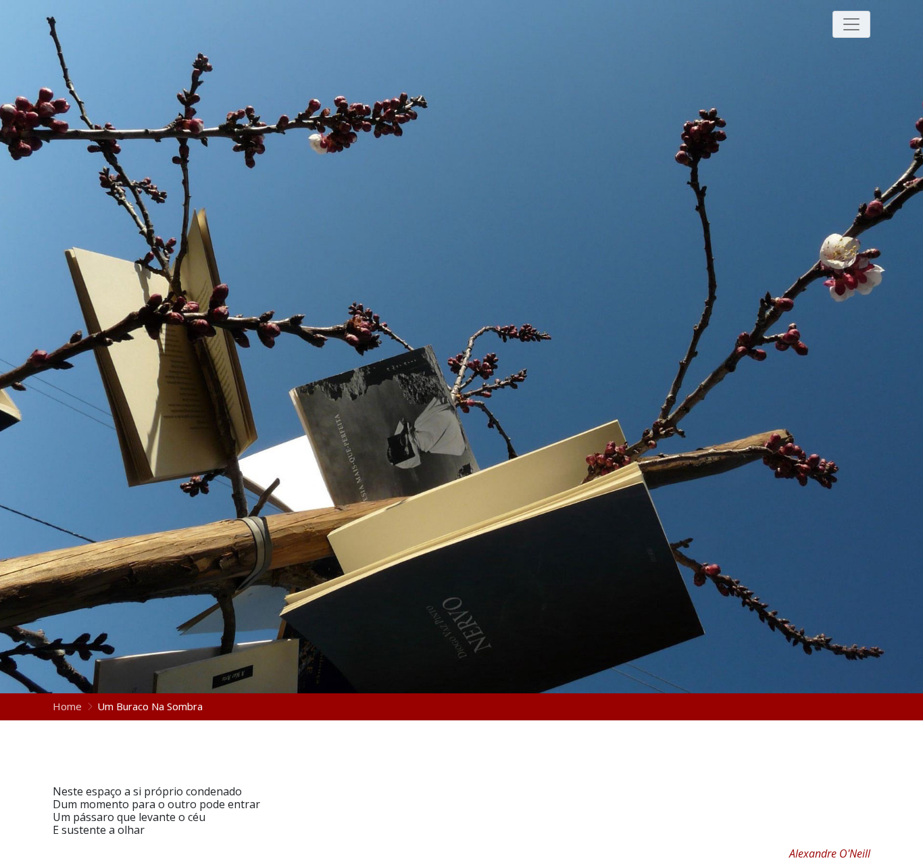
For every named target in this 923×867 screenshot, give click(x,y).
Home (68, 706)
